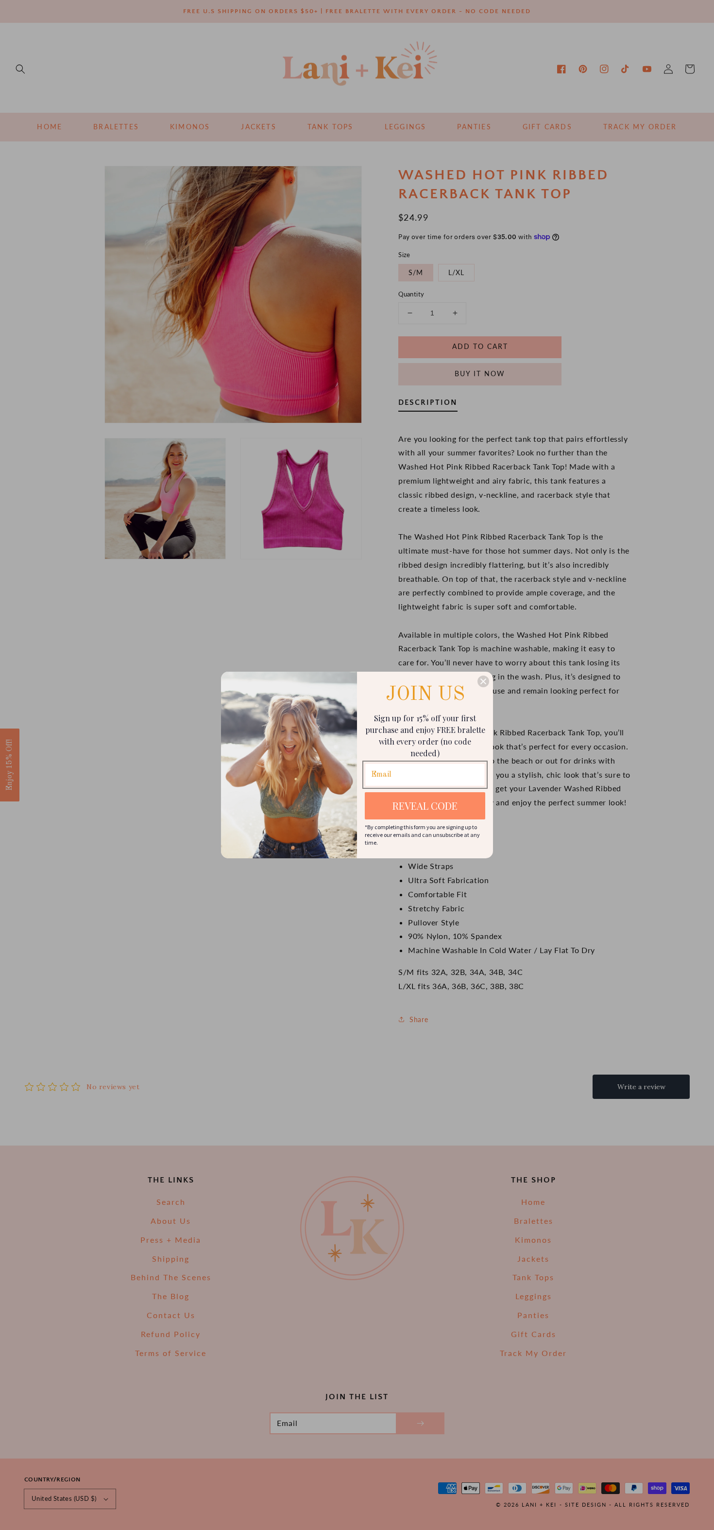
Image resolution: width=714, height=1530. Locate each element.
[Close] (483, 681)
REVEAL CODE (425, 805)
